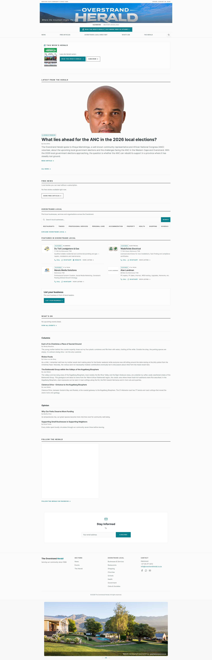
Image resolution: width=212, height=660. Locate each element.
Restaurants (48, 226)
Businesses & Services (116, 561)
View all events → (49, 325)
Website (78, 260)
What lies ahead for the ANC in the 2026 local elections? (99, 139)
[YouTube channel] (150, 570)
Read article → (48, 161)
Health (142, 226)
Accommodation (116, 226)
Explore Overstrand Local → (54, 232)
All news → (46, 169)
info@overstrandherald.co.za (151, 566)
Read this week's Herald (71, 59)
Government (112, 583)
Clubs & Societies (114, 586)
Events (77, 565)
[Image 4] (107, 657)
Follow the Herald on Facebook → (56, 501)
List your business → (54, 300)
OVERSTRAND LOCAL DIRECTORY (96, 35)
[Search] (168, 35)
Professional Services (78, 226)
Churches (111, 572)
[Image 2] (104, 657)
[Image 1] (102, 657)
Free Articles (65, 35)
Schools (164, 226)
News (44, 35)
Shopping (153, 226)
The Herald (148, 35)
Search (166, 219)
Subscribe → (93, 59)
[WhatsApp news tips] (146, 570)
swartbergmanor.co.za (158, 654)
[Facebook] (142, 570)
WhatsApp (67, 260)
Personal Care (98, 226)
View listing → (88, 260)
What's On (126, 35)
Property (131, 226)
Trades (62, 226)
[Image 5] (109, 657)
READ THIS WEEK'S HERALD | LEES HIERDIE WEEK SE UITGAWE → (107, 29)
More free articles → (52, 196)
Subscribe (123, 534)
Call (58, 260)
